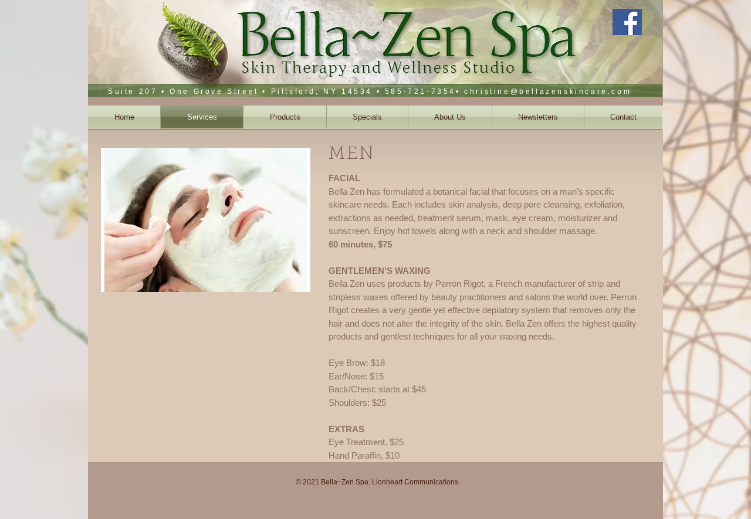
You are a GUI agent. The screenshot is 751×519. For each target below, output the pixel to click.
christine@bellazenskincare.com (547, 91)
